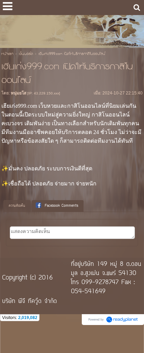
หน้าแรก (7, 54)
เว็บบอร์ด (26, 54)
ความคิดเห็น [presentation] (17, 206)
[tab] (16, 206)
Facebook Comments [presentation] (61, 206)
